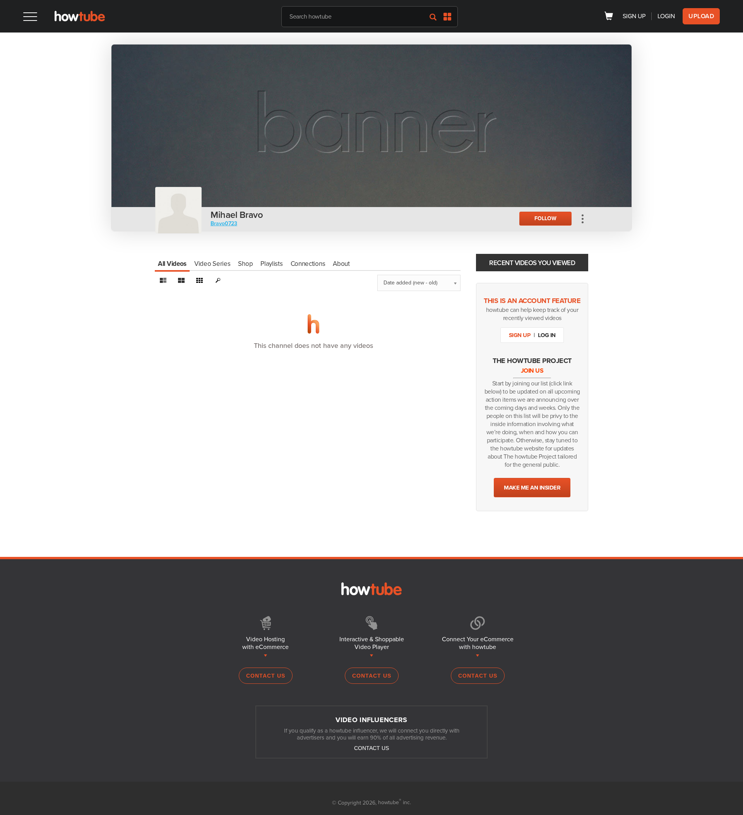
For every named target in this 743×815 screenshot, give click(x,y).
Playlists (271, 264)
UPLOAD (701, 16)
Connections (308, 264)
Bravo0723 (224, 223)
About (341, 264)
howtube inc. (394, 802)
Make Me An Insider (532, 487)
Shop (245, 264)
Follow (545, 218)
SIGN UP (634, 16)
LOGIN (666, 16)
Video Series (212, 264)
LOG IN (547, 335)
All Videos (172, 264)
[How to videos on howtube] (80, 19)
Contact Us (265, 676)
